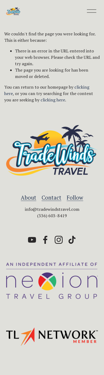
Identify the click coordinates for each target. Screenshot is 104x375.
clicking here (53, 100)
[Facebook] (45, 240)
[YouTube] (32, 240)
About (28, 197)
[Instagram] (58, 240)
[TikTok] (72, 240)
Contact (51, 197)
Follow (75, 197)
